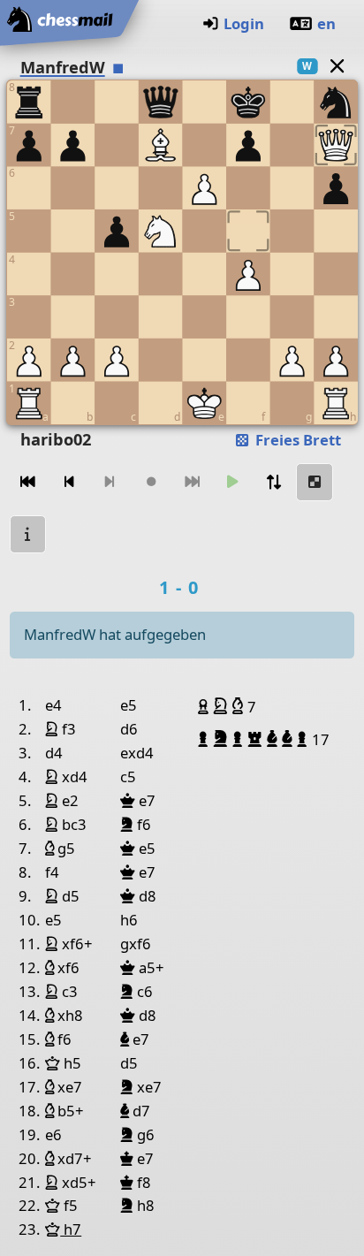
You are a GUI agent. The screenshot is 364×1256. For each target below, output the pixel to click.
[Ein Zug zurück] (68, 482)
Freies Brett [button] (296, 440)
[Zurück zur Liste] (336, 66)
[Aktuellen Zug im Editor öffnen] (314, 482)
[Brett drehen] (273, 482)
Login (244, 23)
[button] (205, 706)
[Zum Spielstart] (28, 482)
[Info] (28, 534)
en (326, 23)
